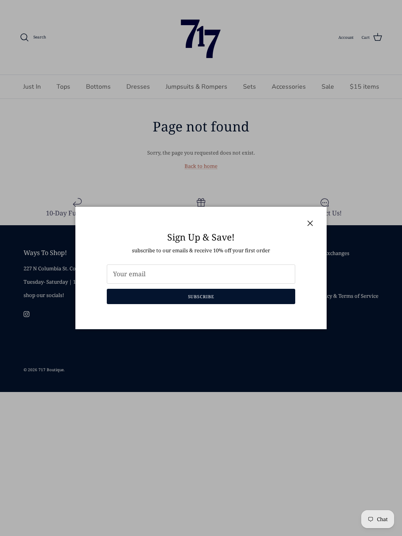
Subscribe (201, 296)
